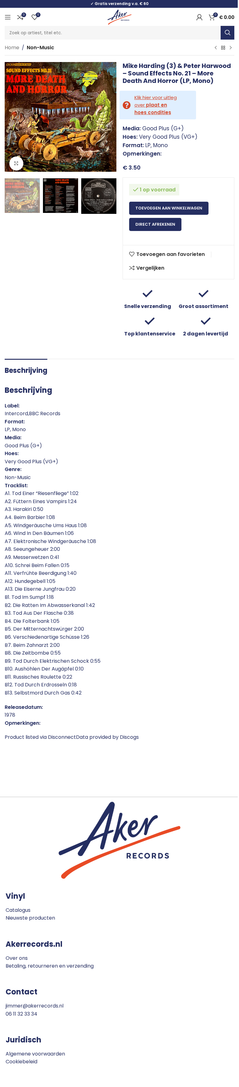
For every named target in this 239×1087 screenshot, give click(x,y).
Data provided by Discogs (107, 737)
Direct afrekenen (155, 224)
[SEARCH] (227, 33)
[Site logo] (119, 16)
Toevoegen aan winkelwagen (168, 208)
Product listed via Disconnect (40, 737)
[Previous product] (215, 48)
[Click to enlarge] (16, 163)
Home (12, 47)
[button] (11, 118)
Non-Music (40, 47)
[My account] (199, 17)
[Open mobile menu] (8, 17)
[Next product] (230, 48)
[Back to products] (223, 48)
